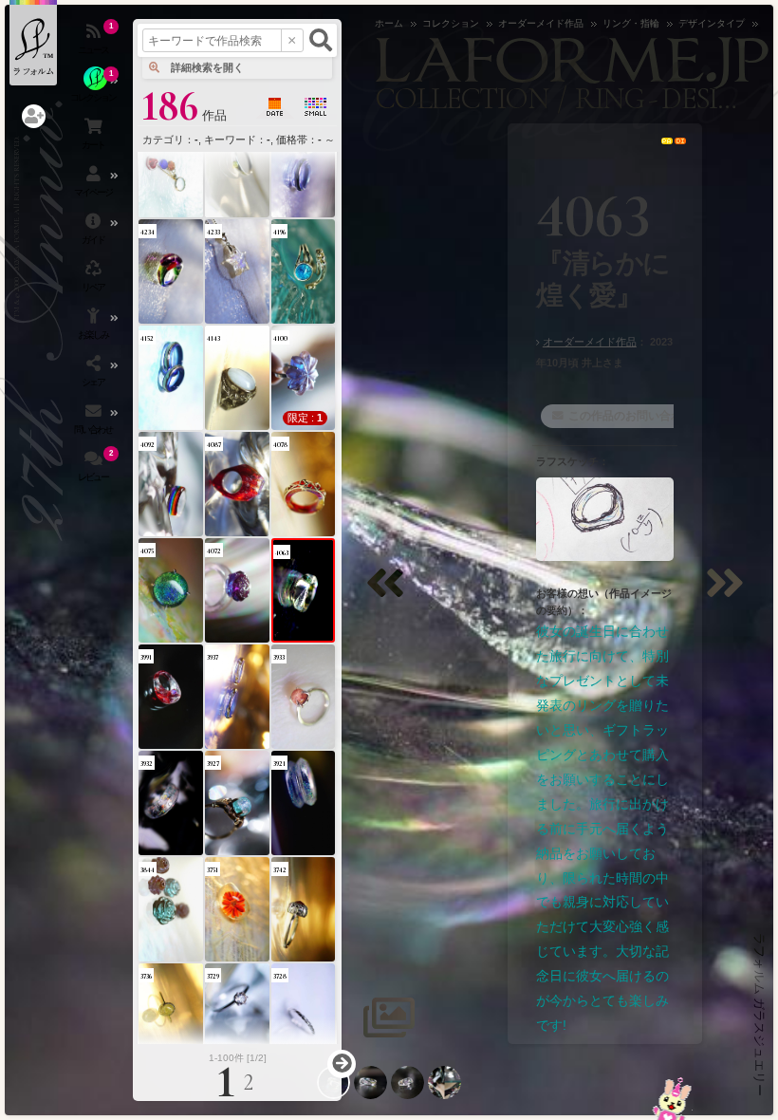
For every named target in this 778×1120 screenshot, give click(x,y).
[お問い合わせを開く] (94, 422)
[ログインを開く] (34, 116)
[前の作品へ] (390, 595)
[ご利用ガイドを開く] (94, 232)
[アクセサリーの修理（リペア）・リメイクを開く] (94, 280)
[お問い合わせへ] (672, 1098)
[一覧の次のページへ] (341, 1064)
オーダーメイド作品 (590, 341)
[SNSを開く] (94, 375)
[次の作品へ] (729, 595)
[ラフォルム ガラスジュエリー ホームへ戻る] (33, 42)
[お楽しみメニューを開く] (94, 327)
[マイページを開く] (94, 185)
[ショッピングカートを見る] (94, 137)
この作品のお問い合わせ (631, 415)
